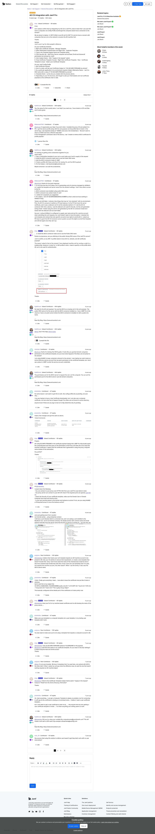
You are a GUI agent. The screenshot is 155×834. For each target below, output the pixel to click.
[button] (137, 4)
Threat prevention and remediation (116, 811)
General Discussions (22, 4)
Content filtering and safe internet (116, 814)
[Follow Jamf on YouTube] (36, 811)
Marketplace (67, 814)
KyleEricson (38, 105)
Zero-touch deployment (89, 805)
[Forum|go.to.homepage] (6, 4)
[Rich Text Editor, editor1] (60, 774)
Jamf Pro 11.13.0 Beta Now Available (108, 16)
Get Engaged (71, 4)
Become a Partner (69, 817)
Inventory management (88, 814)
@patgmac (38, 647)
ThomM (104, 66)
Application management (89, 811)
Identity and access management (116, 805)
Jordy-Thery (106, 71)
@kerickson (38, 183)
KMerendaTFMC (39, 124)
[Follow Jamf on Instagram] (40, 811)
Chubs (104, 50)
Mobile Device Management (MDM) (92, 808)
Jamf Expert (101, 32)
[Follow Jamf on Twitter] (29, 811)
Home (29, 9)
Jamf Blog (67, 811)
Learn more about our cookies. (110, 822)
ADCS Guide (52, 331)
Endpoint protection (112, 808)
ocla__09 (37, 735)
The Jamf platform (87, 802)
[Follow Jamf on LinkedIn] (33, 811)
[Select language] (129, 4)
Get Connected (45, 4)
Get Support (33, 4)
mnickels (37, 349)
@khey (37, 331)
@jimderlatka (40, 486)
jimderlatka (38, 391)
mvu (103, 55)
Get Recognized (58, 4)
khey (36, 23)
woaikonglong (106, 60)
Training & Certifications (71, 805)
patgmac (37, 555)
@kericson (38, 127)
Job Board (100, 24)
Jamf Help (67, 802)
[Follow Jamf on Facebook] (43, 811)
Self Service (109, 802)
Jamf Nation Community (71, 808)
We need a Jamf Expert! (104, 21)
